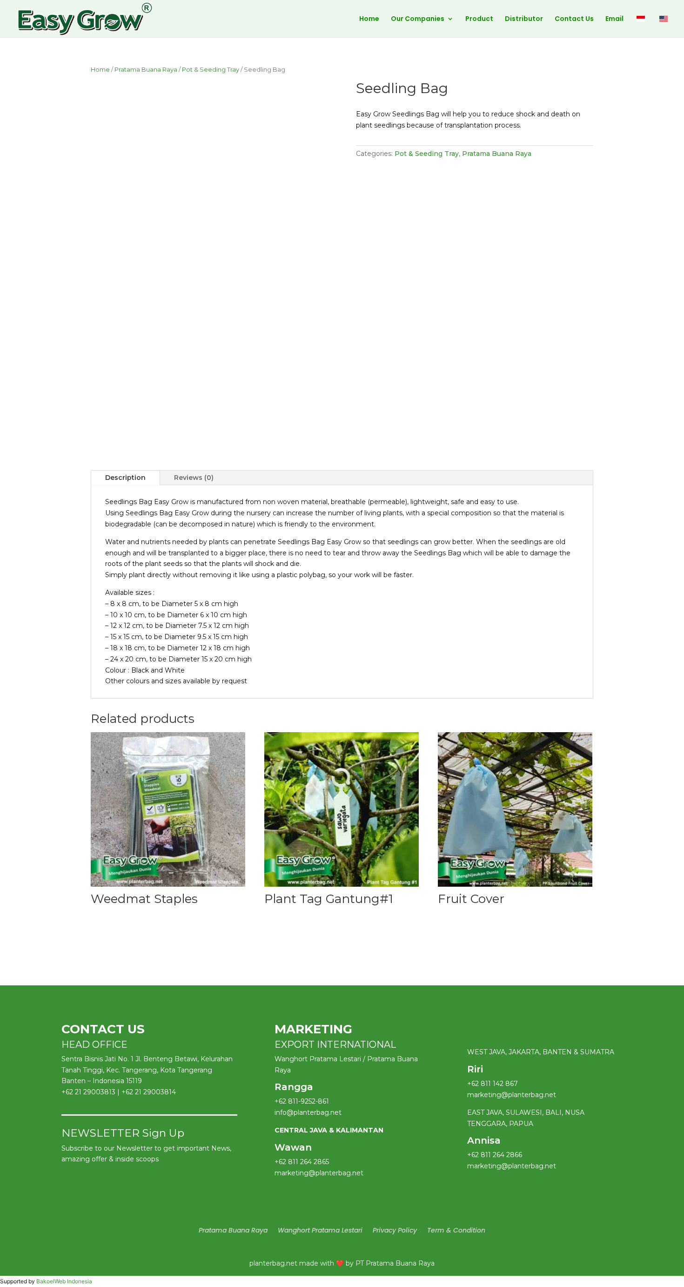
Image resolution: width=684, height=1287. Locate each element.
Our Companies (417, 19)
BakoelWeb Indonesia (64, 1281)
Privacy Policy (395, 1231)
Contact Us (574, 19)
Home (369, 19)
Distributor (524, 19)
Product (479, 19)
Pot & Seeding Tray (210, 69)
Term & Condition (456, 1231)
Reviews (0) (194, 477)
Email (614, 19)
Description (125, 477)
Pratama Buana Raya (145, 69)
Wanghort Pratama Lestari (320, 1231)
